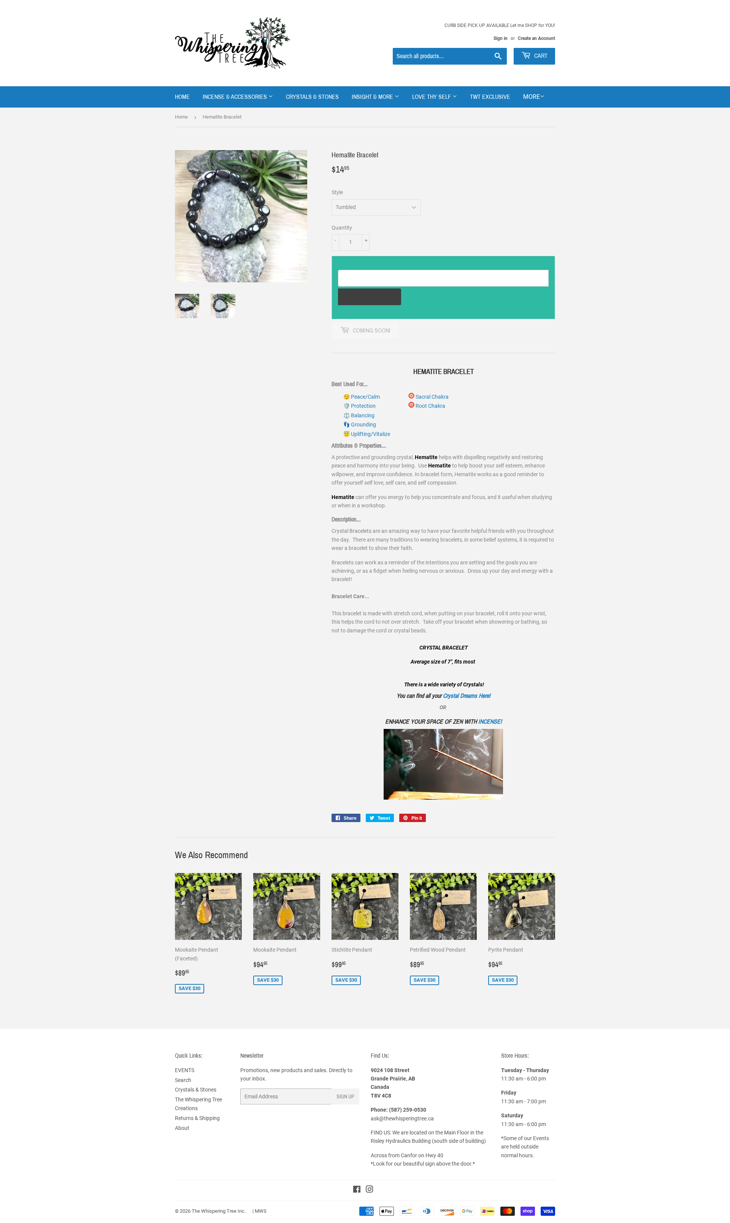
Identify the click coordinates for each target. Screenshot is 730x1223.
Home (182, 96)
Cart (540, 55)
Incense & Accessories (235, 96)
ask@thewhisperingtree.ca (402, 1118)
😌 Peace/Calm (361, 397)
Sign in (501, 38)
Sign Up (345, 1096)
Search (183, 1080)
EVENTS (184, 1070)
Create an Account (536, 38)
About (182, 1128)
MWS (261, 1211)
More (531, 96)
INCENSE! (490, 721)
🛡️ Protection (359, 406)
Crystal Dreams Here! (466, 695)
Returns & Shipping (197, 1118)
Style (337, 192)
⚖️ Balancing (359, 415)
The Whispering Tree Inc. (219, 1211)
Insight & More (373, 96)
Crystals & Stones (312, 96)
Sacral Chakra (431, 397)
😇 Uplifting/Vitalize (366, 434)
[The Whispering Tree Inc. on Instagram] (369, 1190)
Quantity (342, 228)
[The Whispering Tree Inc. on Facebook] (357, 1190)
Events (541, 1138)
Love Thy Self (432, 96)
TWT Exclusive (490, 96)
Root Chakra (429, 406)
